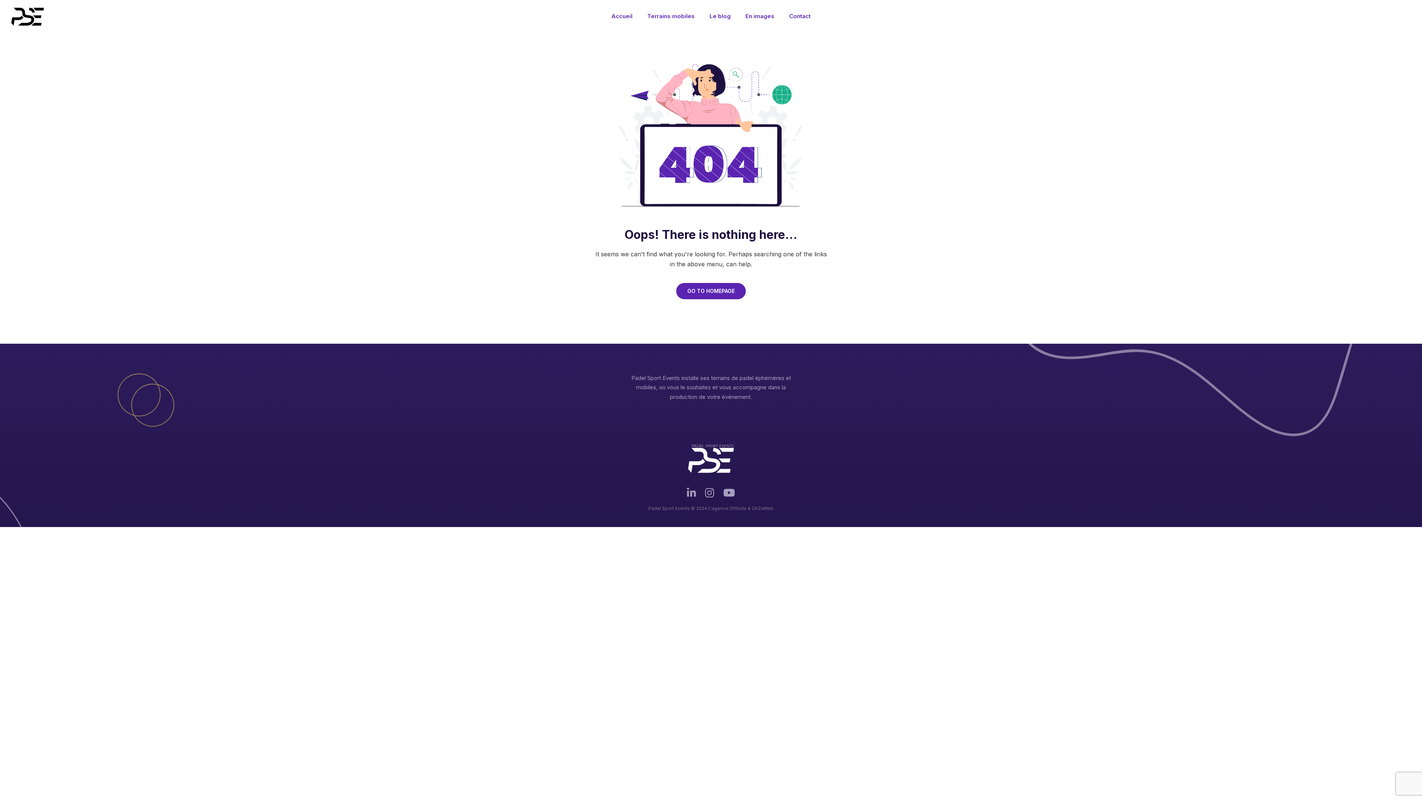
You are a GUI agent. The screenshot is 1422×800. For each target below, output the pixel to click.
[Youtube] (729, 496)
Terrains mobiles (671, 16)
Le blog (720, 16)
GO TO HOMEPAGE (711, 291)
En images (759, 16)
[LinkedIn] (691, 496)
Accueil (621, 16)
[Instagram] (710, 496)
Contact (800, 16)
